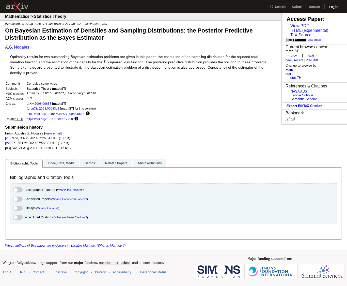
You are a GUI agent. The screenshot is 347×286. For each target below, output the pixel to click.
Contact (38, 272)
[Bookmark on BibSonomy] (288, 120)
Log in (333, 7)
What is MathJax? (111, 245)
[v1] (8, 138)
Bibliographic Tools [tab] (24, 163)
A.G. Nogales (17, 47)
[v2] (8, 143)
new (288, 60)
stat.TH (295, 78)
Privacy (100, 272)
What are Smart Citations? (71, 217)
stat (288, 74)
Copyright (81, 272)
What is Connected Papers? (69, 199)
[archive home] (17, 7)
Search (280, 7)
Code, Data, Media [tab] (61, 163)
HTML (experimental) (309, 30)
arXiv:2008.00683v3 (45, 108)
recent (298, 60)
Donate (314, 7)
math (289, 70)
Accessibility (122, 272)
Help (22, 272)
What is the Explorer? (70, 189)
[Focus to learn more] (87, 113)
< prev (292, 55)
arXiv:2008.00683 (39, 103)
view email (53, 133)
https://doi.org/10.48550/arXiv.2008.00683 (55, 113)
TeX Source (300, 35)
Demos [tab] (90, 163)
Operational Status (152, 272)
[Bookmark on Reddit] (293, 120)
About (7, 272)
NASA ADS (299, 91)
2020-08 (312, 60)
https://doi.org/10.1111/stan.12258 (50, 119)
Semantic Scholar (304, 99)
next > (312, 55)
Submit (297, 7)
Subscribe (59, 272)
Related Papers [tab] (116, 163)
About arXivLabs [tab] (150, 163)
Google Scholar (302, 95)
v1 (44, 23)
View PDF (299, 26)
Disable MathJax (83, 245)
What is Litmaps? (47, 208)
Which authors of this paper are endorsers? (36, 245)
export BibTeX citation (304, 106)
